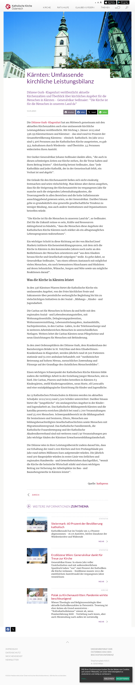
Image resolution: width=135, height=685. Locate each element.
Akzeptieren (122, 678)
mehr (101, 541)
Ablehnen (109, 678)
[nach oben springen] (67, 642)
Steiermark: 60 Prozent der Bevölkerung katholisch (76, 525)
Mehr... (84, 678)
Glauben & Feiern (84, 7)
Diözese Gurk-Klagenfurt (46, 122)
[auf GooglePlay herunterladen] (123, 2)
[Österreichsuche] (117, 7)
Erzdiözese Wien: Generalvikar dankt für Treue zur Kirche (77, 556)
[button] (69, 112)
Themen (105, 7)
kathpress (102, 483)
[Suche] (126, 7)
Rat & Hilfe (63, 7)
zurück (36, 495)
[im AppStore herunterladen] (110, 2)
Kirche (47, 7)
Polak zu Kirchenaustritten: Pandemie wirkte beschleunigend (79, 596)
